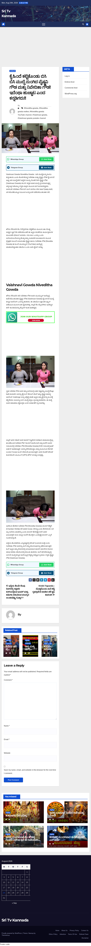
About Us (64, 930)
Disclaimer (85, 938)
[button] (83, 24)
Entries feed (69, 82)
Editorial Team (83, 934)
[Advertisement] (45, 43)
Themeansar (6, 935)
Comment (8, 680)
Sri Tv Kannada (15, 920)
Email (7, 739)
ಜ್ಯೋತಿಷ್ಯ (27, 640)
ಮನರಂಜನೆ (12, 70)
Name (7, 726)
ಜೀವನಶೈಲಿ (8, 640)
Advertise (63, 934)
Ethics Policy (53, 934)
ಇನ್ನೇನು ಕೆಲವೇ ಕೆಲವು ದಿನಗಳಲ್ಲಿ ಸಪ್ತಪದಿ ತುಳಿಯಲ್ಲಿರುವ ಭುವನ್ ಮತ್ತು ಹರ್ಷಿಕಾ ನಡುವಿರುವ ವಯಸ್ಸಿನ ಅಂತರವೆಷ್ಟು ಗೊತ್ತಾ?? (17, 592)
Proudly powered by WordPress (12, 933)
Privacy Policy (74, 930)
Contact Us (84, 930)
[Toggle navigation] (44, 24)
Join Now (47, 159)
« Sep (14, 903)
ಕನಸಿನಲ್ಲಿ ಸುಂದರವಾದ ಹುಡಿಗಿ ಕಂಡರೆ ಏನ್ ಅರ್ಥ (67, 838)
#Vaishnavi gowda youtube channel (32, 118)
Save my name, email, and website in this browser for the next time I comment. (30, 771)
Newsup (31, 933)
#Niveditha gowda (31, 108)
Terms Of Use (72, 934)
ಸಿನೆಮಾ (45, 643)
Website (7, 753)
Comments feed (71, 88)
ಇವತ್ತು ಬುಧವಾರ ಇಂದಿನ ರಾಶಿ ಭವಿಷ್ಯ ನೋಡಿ (66, 814)
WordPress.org (71, 94)
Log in (67, 76)
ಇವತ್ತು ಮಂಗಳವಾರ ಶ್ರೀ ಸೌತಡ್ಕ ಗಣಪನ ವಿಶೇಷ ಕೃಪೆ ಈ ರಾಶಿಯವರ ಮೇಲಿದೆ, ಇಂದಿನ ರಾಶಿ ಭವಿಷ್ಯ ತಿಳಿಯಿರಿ (23, 839)
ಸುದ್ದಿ (50, 643)
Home (57, 930)
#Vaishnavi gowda (40, 115)
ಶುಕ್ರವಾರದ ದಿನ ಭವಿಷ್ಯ (16, 815)
